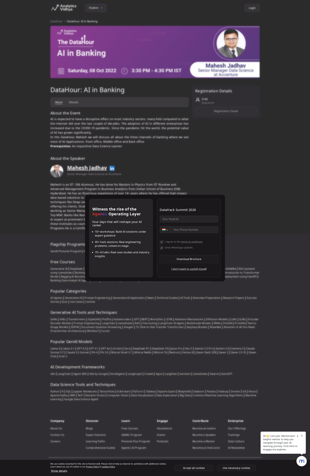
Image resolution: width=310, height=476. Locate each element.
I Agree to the (184, 241)
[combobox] (165, 229)
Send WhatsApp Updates (179, 247)
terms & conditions (192, 241)
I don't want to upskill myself (189, 269)
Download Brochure (189, 259)
